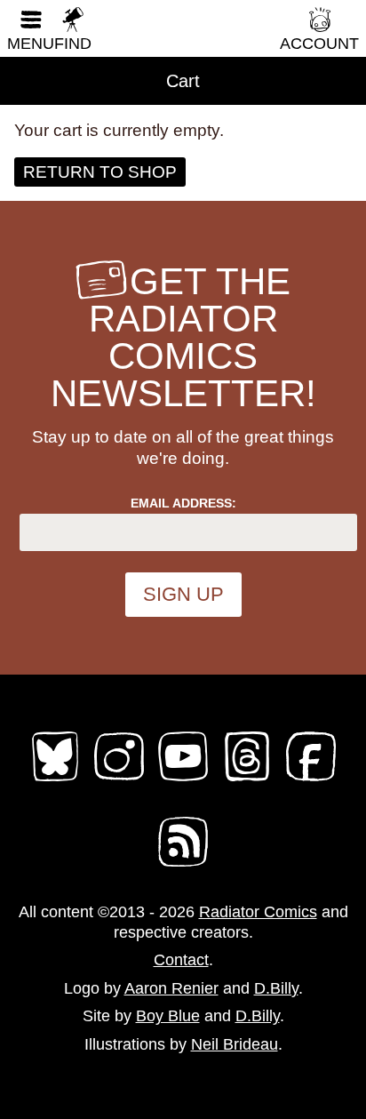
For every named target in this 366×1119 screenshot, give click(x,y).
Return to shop (100, 172)
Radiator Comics (258, 912)
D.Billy (276, 988)
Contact (181, 960)
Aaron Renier (171, 988)
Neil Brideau (234, 1044)
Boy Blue (168, 1016)
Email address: (183, 503)
